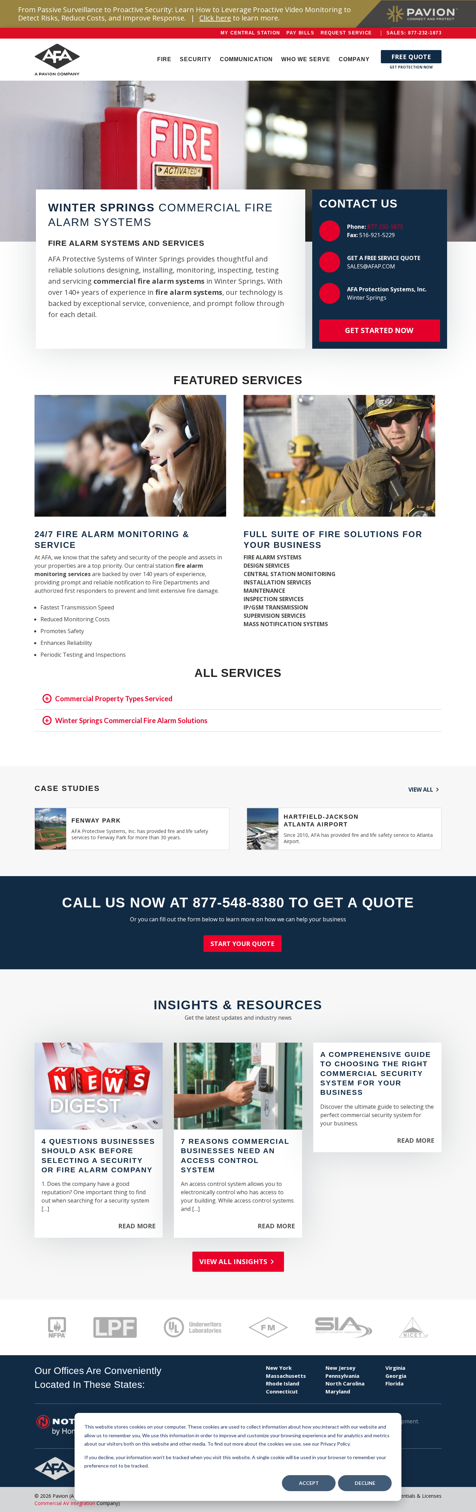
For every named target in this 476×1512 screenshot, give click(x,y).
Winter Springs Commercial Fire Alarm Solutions (131, 720)
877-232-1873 (385, 227)
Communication (246, 59)
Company (354, 59)
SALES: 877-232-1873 (414, 33)
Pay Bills (300, 33)
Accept (309, 1483)
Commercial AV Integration (64, 1503)
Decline (365, 1483)
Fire (164, 59)
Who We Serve (305, 59)
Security (196, 59)
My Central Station (250, 33)
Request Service (346, 33)
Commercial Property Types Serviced (113, 698)
